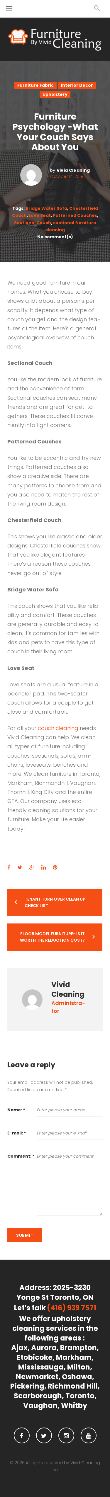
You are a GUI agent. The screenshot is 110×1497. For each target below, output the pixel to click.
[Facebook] (22, 1435)
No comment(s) (55, 237)
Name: (16, 1110)
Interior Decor (77, 85)
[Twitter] (44, 1435)
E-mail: (16, 1133)
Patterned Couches (75, 215)
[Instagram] (66, 1435)
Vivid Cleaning (73, 170)
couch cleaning (58, 728)
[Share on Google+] (31, 867)
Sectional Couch (32, 223)
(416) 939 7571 (71, 1308)
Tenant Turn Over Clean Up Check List (55, 902)
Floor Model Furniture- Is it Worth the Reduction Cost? (52, 937)
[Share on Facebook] (8, 867)
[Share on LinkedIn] (43, 867)
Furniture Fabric (35, 85)
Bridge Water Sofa (46, 208)
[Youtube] (89, 1435)
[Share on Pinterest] (55, 867)
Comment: (20, 1156)
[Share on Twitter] (19, 867)
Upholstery (55, 94)
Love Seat (40, 215)
